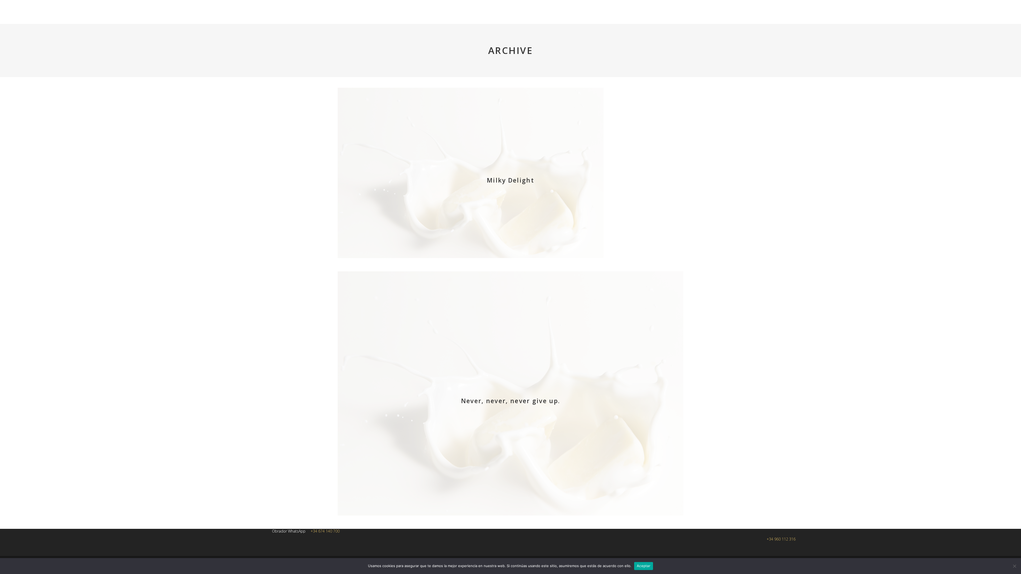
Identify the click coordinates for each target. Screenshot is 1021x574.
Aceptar (643, 566)
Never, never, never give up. (510, 400)
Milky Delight (510, 180)
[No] (1014, 566)
